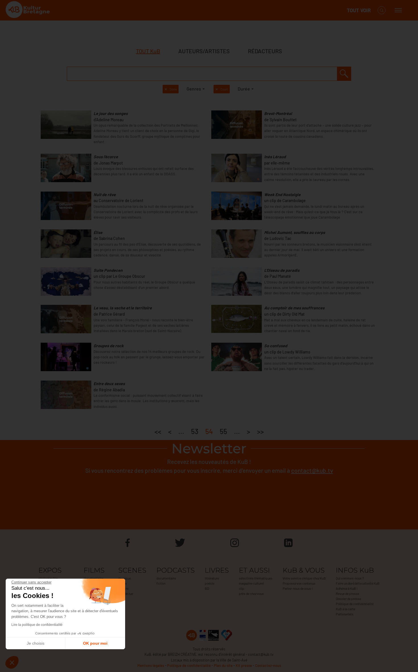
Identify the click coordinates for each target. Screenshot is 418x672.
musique (124, 578)
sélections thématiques (255, 578)
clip (241, 588)
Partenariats (344, 614)
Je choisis (35, 643)
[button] (12, 662)
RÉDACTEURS (265, 51)
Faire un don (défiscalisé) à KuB (358, 583)
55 (223, 431)
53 (194, 431)
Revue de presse (347, 593)
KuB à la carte (345, 609)
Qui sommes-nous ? (350, 578)
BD (207, 588)
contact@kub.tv (312, 470)
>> (260, 431)
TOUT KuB (148, 51)
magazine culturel (251, 583)
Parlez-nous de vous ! (298, 588)
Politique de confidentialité (355, 604)
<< (157, 431)
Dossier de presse (348, 599)
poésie (209, 583)
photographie (47, 578)
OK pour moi (95, 643)
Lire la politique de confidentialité (37, 625)
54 (209, 431)
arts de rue (125, 593)
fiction (160, 583)
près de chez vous (251, 593)
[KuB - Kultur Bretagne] (28, 10)
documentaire (93, 578)
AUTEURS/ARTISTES (204, 51)
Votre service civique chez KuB (304, 578)
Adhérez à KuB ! (347, 588)
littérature (212, 578)
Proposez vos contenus (299, 583)
